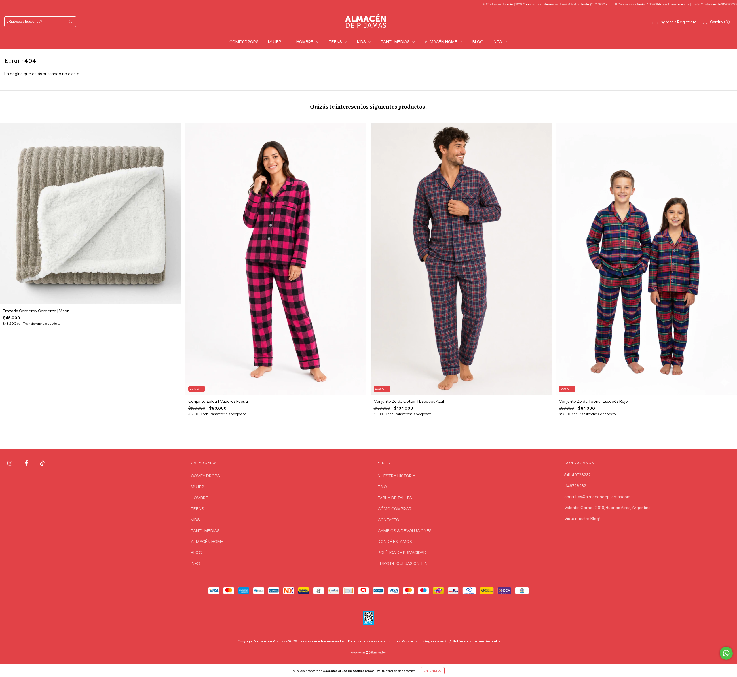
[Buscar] (71, 22)
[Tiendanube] (369, 652)
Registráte (687, 21)
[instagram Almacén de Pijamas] (10, 463)
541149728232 (577, 474)
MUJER (275, 41)
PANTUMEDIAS (396, 41)
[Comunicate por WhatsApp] (726, 653)
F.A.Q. (383, 486)
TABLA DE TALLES (395, 497)
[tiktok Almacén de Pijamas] (42, 463)
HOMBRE (305, 41)
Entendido (432, 670)
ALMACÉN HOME (441, 41)
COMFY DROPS (244, 41)
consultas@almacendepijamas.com (597, 496)
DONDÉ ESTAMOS (395, 541)
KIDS (362, 41)
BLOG (477, 41)
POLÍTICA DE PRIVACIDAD (402, 552)
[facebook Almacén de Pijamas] (27, 463)
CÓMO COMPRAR (394, 508)
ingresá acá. (436, 641)
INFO (498, 41)
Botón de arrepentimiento (476, 641)
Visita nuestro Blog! (582, 518)
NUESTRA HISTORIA (396, 476)
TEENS (336, 41)
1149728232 (575, 485)
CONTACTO (388, 519)
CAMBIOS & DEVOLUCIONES (405, 530)
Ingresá (667, 21)
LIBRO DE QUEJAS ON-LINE (404, 563)
